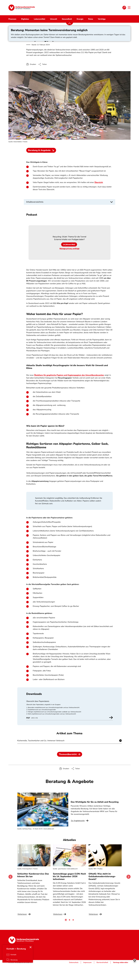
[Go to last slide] (10, 877)
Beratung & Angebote (39, 150)
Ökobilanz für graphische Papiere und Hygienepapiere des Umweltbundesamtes (69, 375)
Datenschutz (73, 962)
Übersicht (98, 182)
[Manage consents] (134, 960)
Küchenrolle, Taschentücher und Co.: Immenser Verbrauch (40, 740)
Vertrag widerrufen (120, 962)
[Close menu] (30, 947)
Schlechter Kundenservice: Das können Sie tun (33, 875)
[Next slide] (128, 877)
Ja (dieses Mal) (69, 244)
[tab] (65, 919)
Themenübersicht (68, 754)
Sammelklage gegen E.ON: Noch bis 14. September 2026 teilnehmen (69, 876)
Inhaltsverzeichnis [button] (34, 201)
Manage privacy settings (69, 248)
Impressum (87, 962)
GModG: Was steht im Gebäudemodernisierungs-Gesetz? (102, 876)
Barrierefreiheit (102, 962)
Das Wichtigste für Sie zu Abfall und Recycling (95, 802)
